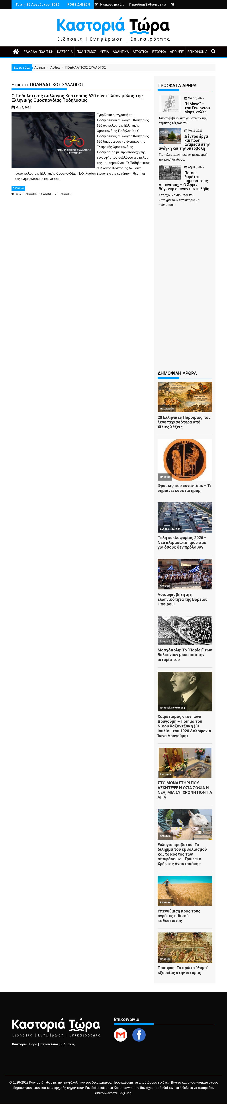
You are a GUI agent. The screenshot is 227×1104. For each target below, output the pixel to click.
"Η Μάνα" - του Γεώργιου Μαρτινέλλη (174, 4)
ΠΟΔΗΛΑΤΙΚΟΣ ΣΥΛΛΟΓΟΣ (38, 194)
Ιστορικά (159, 52)
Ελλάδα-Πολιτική (38, 52)
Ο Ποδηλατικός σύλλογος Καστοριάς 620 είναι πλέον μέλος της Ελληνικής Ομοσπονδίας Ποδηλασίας (77, 98)
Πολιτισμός (86, 52)
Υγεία (104, 52)
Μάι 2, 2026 (195, 130)
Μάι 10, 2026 (196, 98)
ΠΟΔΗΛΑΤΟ (64, 194)
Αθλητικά (121, 52)
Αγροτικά (140, 52)
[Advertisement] (185, 290)
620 (18, 194)
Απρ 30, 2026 (196, 167)
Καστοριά (65, 52)
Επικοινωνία (197, 52)
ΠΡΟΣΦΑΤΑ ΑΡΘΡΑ (177, 85)
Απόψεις (177, 52)
